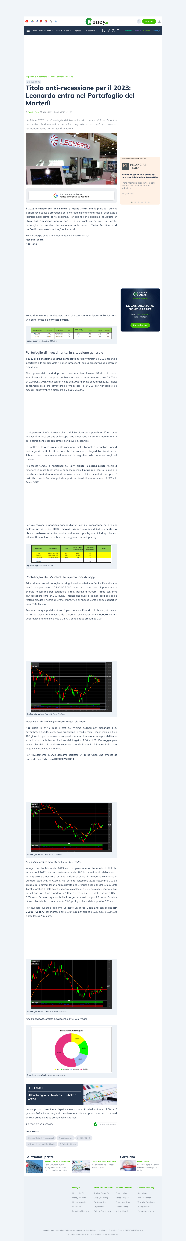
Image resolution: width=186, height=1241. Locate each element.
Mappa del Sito (78, 1193)
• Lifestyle (156, 30)
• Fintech (137, 30)
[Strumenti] (113, 31)
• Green (146, 30)
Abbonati (149, 21)
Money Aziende (79, 1202)
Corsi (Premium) (101, 1197)
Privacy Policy (143, 1206)
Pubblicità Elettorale (80, 1211)
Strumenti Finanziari (103, 1187)
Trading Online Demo (103, 1193)
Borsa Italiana (122, 1193)
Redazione (142, 1193)
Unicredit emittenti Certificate (42, 1144)
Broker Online (100, 1202)
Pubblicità (76, 1206)
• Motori (128, 30)
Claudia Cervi (33, 112)
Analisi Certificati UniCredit (61, 76)
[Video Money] (118, 31)
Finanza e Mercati (124, 1187)
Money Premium (79, 1197)
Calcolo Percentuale (102, 1211)
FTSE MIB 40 (84, 1138)
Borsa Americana (123, 1202)
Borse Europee (122, 1197)
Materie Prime (122, 1206)
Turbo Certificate (69, 1144)
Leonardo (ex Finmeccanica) (41, 1138)
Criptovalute (99, 1206)
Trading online (66, 1138)
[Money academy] (108, 31)
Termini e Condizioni (146, 1202)
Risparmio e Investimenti (36, 76)
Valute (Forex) (122, 1211)
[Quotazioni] (103, 31)
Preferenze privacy (146, 1211)
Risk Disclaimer (144, 1197)
